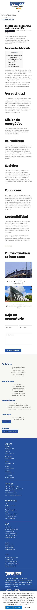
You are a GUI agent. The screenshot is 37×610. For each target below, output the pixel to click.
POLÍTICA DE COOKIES (21, 604)
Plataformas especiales (18, 395)
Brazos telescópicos (18, 388)
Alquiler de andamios (18, 374)
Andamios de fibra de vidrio (18, 372)
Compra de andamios (18, 376)
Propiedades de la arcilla (14, 55)
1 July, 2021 (18, 280)
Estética (11, 63)
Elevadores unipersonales (18, 390)
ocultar (16, 52)
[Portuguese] (17, 8)
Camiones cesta (18, 391)
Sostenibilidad (13, 66)
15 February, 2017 (21, 30)
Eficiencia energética (15, 59)
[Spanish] (19, 8)
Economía (12, 64)
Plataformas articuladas (18, 386)
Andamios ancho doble (18, 369)
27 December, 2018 (18, 304)
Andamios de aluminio (18, 367)
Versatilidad (12, 57)
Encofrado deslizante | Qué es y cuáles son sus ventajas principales (18, 283)
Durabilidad (12, 61)
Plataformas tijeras (18, 384)
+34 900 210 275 (8, 19)
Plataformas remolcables (18, 393)
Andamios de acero (18, 370)
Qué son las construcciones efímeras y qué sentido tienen (18, 307)
